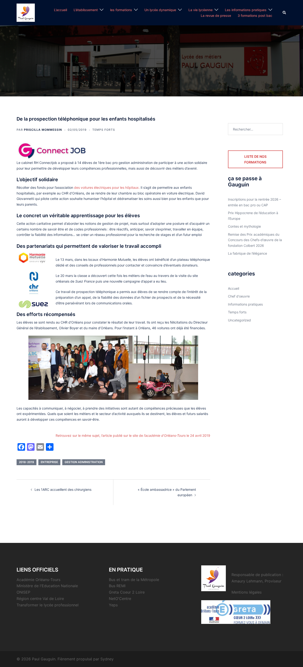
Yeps (113, 605)
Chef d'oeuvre (239, 296)
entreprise (49, 462)
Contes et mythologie (244, 226)
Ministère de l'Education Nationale (47, 585)
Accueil (233, 288)
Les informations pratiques (246, 10)
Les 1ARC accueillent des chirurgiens (63, 489)
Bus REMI (117, 585)
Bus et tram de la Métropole (134, 579)
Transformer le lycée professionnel (48, 605)
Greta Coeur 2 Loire (127, 592)
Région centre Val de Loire (40, 598)
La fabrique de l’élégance (247, 253)
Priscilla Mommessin (43, 129)
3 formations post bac (255, 16)
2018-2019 (26, 462)
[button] (284, 12)
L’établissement (86, 10)
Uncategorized (239, 320)
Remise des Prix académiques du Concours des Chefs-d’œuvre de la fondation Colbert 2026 (255, 240)
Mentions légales (247, 592)
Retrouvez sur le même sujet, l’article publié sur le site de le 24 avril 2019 (133, 435)
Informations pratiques (245, 304)
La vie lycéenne (200, 10)
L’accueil (60, 10)
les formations (121, 10)
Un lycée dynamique (160, 10)
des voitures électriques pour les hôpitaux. (107, 187)
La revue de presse (216, 16)
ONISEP (23, 592)
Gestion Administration (84, 462)
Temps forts (103, 129)
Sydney (107, 659)
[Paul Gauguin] (26, 12)
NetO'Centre (120, 598)
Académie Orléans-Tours (38, 579)
